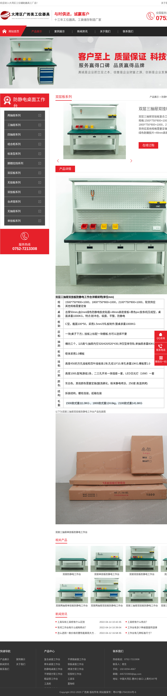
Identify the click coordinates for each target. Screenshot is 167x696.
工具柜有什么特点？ (138, 622)
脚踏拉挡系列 (15, 163)
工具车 (71, 678)
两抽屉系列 (14, 115)
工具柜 (47, 683)
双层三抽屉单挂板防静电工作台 (71, 532)
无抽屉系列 (14, 211)
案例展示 (59, 31)
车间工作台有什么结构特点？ (72, 627)
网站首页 (14, 31)
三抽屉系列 (14, 124)
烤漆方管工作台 (76, 669)
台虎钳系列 (14, 201)
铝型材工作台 (74, 674)
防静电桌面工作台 (53, 669)
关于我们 (105, 31)
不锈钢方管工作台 (53, 674)
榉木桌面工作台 (52, 664)
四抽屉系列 (14, 134)
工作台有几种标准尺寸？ (140, 633)
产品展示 (36, 31)
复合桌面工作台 (52, 659)
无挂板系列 (14, 182)
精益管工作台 (51, 678)
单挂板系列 (14, 220)
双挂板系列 (14, 192)
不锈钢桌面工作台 (77, 659)
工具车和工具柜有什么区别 (71, 622)
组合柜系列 (14, 144)
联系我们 (128, 31)
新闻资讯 (82, 31)
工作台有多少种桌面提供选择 (142, 627)
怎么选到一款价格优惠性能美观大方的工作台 (77, 633)
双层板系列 (14, 172)
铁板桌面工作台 (76, 664)
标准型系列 (14, 153)
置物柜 (71, 683)
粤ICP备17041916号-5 (124, 692)
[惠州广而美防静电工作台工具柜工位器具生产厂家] (25, 20)
